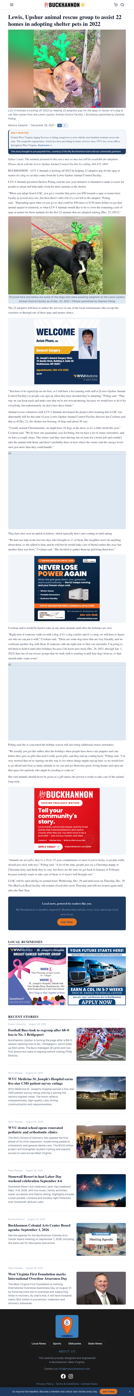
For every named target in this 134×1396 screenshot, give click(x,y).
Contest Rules (89, 1383)
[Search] (122, 4)
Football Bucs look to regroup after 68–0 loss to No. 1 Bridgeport (38, 1032)
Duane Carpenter (17, 1024)
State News (95, 1343)
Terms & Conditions (67, 1383)
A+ (65, 125)
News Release (15, 1073)
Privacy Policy (45, 1383)
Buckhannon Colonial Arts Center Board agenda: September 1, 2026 (39, 1227)
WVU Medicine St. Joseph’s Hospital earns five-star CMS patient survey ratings (40, 1081)
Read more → (45, 145)
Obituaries (74, 1343)
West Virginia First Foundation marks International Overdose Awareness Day (37, 1276)
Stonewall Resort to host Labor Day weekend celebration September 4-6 (35, 1178)
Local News (39, 1343)
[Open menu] (11, 4)
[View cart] (115, 5)
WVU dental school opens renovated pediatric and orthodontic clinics (35, 1129)
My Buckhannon (16, 1219)
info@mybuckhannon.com (74, 1368)
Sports (57, 1343)
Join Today (108, 1391)
